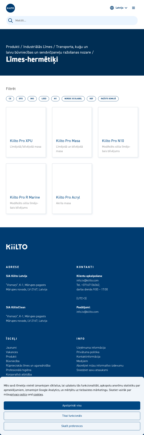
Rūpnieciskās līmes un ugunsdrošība (28, 365)
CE (10, 98)
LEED (44, 98)
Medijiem (82, 361)
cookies (38, 394)
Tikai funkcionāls (72, 416)
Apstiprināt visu (72, 405)
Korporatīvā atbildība (19, 374)
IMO (32, 98)
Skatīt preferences (72, 426)
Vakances (12, 352)
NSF (91, 98)
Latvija (119, 8)
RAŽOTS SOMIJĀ (108, 98)
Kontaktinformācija (88, 356)
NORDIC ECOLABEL (73, 98)
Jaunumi (11, 348)
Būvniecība (13, 361)
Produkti (13, 46)
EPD (21, 98)
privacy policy (18, 394)
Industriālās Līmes (37, 46)
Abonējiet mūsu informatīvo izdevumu (99, 365)
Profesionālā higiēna (18, 370)
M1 (55, 98)
